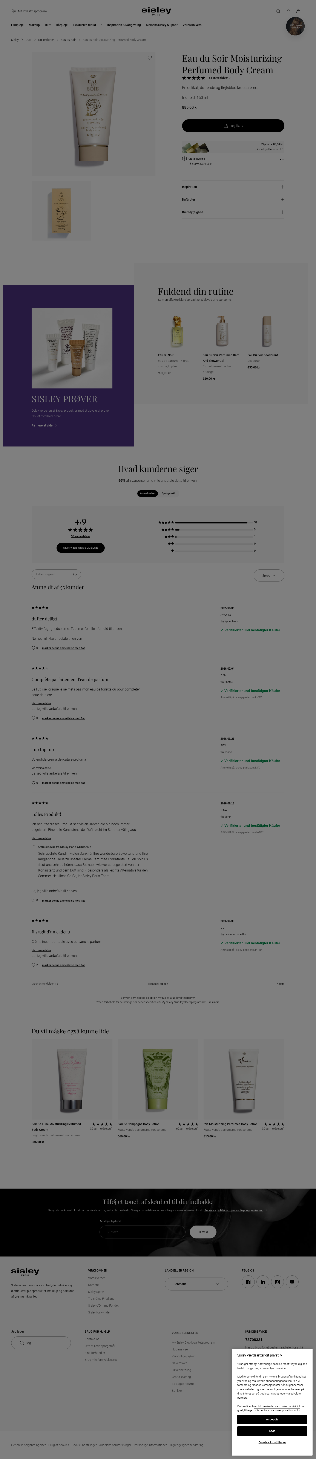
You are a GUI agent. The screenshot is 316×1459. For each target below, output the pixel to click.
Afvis (272, 1431)
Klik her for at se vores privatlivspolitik (277, 1410)
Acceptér (272, 1419)
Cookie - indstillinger (272, 1442)
